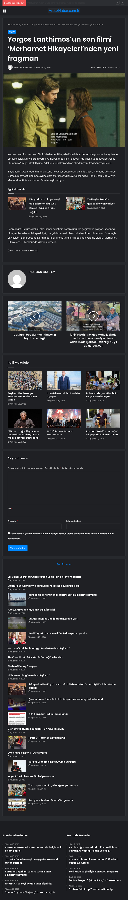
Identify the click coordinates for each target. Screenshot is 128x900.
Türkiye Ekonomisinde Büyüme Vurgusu (52, 761)
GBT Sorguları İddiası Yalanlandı (48, 714)
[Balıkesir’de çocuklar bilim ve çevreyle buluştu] (103, 380)
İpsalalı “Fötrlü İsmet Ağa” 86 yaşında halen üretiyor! (102, 433)
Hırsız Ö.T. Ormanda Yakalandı (47, 738)
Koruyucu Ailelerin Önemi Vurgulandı (50, 800)
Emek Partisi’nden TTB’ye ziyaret (27, 752)
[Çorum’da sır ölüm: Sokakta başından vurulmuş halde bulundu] (17, 703)
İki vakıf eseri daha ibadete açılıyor (63, 395)
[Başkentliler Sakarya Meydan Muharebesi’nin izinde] (25, 380)
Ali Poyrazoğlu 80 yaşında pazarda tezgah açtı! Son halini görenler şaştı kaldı (23, 434)
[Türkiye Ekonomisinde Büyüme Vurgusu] (17, 766)
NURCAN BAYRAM (23, 67)
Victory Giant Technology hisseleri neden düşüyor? (39, 648)
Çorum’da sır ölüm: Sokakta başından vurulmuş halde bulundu (66, 699)
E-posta (13, 521)
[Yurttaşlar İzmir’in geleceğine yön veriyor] (75, 203)
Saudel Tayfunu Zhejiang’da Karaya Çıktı (53, 618)
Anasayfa (15, 24)
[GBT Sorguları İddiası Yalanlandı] (17, 718)
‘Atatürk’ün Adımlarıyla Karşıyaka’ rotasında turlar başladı (44, 585)
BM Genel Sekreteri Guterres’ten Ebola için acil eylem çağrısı (44, 576)
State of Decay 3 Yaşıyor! (23, 666)
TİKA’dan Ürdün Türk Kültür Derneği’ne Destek (35, 657)
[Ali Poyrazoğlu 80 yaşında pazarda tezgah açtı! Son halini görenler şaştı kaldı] (25, 418)
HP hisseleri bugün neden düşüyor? (29, 675)
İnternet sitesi (73, 521)
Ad (10, 508)
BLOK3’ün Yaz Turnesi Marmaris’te (59, 433)
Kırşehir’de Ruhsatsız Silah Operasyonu (31, 776)
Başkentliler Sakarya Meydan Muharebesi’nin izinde (22, 396)
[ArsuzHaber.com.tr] (64, 10)
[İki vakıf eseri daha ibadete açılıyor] (64, 380)
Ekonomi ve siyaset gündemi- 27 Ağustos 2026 (36, 729)
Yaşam (25, 24)
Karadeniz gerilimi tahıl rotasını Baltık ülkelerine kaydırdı (55, 3)
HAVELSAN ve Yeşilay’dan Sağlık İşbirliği (31, 609)
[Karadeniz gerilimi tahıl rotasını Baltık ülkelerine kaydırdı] (17, 599)
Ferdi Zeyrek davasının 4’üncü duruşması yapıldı (57, 633)
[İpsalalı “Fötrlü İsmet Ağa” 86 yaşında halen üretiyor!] (103, 418)
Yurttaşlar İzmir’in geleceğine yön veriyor (53, 785)
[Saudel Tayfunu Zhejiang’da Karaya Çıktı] (17, 623)
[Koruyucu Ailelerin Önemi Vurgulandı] (17, 804)
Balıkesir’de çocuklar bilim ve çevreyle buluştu (102, 395)
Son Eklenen (64, 564)
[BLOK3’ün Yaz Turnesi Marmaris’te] (64, 418)
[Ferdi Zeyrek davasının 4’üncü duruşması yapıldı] (17, 638)
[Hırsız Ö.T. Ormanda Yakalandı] (17, 742)
